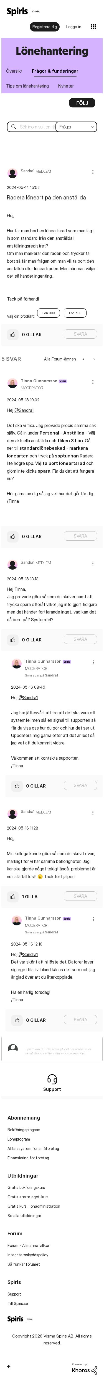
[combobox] (52, 127)
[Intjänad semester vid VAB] (93, 359)
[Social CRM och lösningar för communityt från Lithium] (84, 1368)
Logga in (73, 26)
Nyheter (66, 86)
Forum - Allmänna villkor (28, 1245)
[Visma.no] (23, 11)
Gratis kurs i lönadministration (33, 1206)
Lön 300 (48, 313)
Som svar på (41, 675)
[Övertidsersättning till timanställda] (84, 359)
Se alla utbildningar (24, 1215)
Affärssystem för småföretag (33, 1148)
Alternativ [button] (82, 104)
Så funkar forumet (23, 1264)
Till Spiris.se (17, 1303)
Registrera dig (44, 26)
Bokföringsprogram (23, 1129)
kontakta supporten (59, 758)
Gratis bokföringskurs (26, 1187)
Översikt (14, 71)
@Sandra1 (24, 410)
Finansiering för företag (28, 1157)
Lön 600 (75, 313)
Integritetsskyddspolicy (27, 1254)
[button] (92, 172)
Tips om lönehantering (27, 86)
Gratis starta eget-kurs (28, 1196)
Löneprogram (18, 1139)
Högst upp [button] (8, 1366)
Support (14, 1294)
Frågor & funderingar (55, 71)
